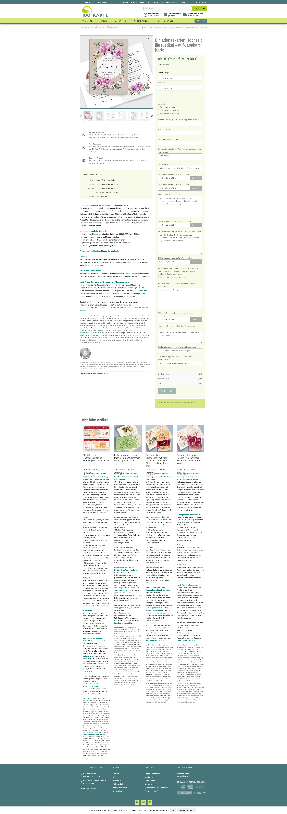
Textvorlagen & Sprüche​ (154, 791)
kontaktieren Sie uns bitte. (92, 694)
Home (145, 27)
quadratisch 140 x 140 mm (170, 114)
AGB (114, 777)
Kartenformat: (163, 104)
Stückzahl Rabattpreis (164, 73)
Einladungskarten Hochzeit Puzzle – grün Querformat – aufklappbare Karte (127, 458)
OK (173, 810)
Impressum (117, 781)
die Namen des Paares (166, 129)
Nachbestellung (151, 784)
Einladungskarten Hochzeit (163, 27)
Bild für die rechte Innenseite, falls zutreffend (175, 258)
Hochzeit (102, 21)
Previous (81, 116)
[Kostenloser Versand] (185, 15)
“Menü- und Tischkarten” (123, 590)
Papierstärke (161, 83)
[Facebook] (137, 802)
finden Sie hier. (103, 373)
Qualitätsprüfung (174, 14)
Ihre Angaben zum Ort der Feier (170, 149)
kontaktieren (83, 330)
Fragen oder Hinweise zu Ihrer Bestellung (173, 326)
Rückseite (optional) (166, 283)
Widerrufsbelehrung (120, 784)
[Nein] (284, 810)
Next (151, 116)
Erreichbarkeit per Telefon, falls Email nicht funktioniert (175, 358)
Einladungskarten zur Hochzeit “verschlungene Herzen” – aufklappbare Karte (189, 459)
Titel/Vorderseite (164, 164)
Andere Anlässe (142, 21)
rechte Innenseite (164, 231)
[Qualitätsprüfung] (165, 15)
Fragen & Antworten (152, 774)
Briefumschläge (165, 21)
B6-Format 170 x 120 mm (169, 110)
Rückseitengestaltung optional (170, 268)
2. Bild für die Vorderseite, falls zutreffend (173, 184)
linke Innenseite (164, 194)
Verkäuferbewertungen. (123, 305)
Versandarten (182, 776)
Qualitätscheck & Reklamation (156, 788)
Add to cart (167, 391)
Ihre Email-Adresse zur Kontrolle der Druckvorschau (178, 347)
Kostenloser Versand (195, 14)
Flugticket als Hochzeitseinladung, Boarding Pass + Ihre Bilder (96, 458)
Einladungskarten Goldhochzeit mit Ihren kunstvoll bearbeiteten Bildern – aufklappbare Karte (157, 460)
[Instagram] (143, 802)
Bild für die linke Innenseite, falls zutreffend (174, 221)
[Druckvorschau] (145, 15)
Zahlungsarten (183, 773)
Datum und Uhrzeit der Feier (169, 139)
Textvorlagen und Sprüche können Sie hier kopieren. (101, 251)
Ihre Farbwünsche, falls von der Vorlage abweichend (177, 120)
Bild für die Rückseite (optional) (170, 313)
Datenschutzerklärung (121, 791)
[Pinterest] (150, 802)
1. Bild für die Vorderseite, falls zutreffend (173, 174)
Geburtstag (120, 21)
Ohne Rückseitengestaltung (171, 274)
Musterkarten (150, 781)
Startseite (87, 21)
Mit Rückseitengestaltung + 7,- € (172, 277)
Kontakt (116, 774)
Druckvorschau (153, 14)
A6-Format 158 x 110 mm (169, 107)
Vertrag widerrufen (120, 788)
